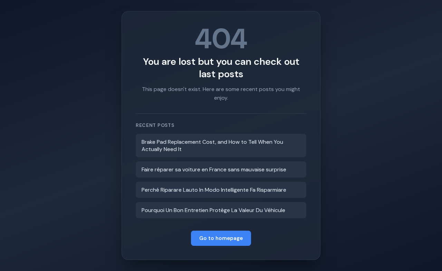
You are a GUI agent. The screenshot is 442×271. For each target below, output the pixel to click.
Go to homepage (221, 238)
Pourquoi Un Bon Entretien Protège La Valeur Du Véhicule (213, 210)
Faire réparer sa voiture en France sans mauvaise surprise (214, 169)
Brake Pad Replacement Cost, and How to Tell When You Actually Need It (212, 145)
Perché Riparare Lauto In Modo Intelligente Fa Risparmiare (214, 189)
